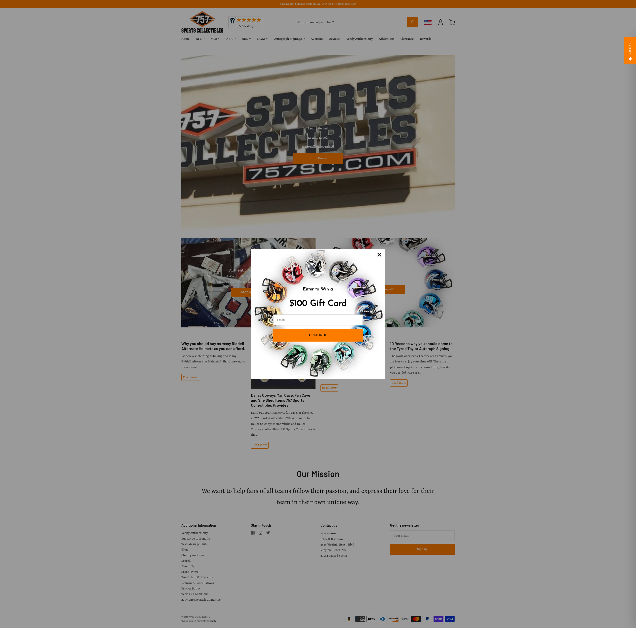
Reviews (630, 47)
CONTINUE (318, 335)
